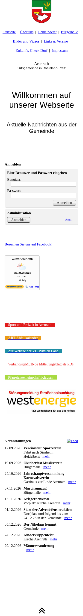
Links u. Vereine (56, 41)
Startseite (9, 32)
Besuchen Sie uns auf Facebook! (28, 244)
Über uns (26, 32)
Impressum (60, 50)
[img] (41, 11)
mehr (46, 456)
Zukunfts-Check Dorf (31, 50)
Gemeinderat (47, 32)
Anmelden (18, 220)
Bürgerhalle (69, 32)
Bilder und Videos (26, 41)
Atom (68, 219)
